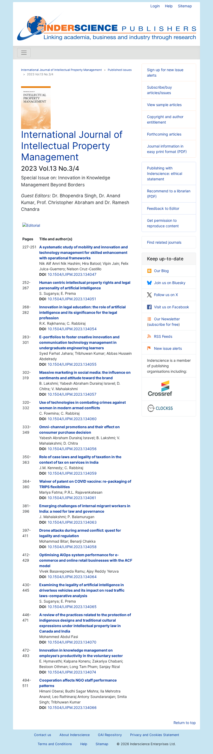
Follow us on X (166, 294)
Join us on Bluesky (169, 282)
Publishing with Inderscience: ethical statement (164, 173)
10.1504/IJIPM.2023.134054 (72, 329)
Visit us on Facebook (171, 307)
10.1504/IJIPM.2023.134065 (72, 606)
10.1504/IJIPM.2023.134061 (72, 497)
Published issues (120, 70)
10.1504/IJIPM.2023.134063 (72, 522)
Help (169, 6)
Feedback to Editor (163, 208)
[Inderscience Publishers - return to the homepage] (106, 22)
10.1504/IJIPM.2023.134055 (72, 364)
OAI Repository (110, 735)
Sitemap (185, 6)
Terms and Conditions (55, 744)
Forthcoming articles (164, 134)
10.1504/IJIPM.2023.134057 (72, 394)
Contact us (42, 735)
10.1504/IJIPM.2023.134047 (72, 274)
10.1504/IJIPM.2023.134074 (72, 672)
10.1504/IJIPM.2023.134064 (72, 576)
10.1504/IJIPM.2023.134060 (72, 418)
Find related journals (164, 242)
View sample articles (164, 104)
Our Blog (161, 270)
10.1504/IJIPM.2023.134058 (72, 546)
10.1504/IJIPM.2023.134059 (72, 473)
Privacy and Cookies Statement (154, 735)
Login (155, 6)
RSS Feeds (163, 336)
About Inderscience (74, 735)
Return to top (185, 722)
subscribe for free (163, 324)
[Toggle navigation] (24, 52)
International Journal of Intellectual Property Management (61, 70)
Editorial (33, 225)
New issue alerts (168, 348)
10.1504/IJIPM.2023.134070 (72, 642)
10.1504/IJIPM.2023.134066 (72, 707)
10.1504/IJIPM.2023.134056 (72, 448)
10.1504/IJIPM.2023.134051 (72, 299)
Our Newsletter (167, 319)
